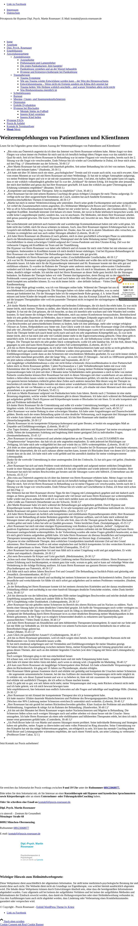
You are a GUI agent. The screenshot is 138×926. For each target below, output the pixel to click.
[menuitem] (72, 9)
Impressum (12, 9)
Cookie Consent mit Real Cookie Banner (22, 924)
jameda (40, 860)
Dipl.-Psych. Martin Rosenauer (32, 845)
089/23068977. (112, 787)
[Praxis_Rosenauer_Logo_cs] (25, 36)
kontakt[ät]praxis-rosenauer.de (54, 802)
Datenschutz (13, 12)
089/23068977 (21, 827)
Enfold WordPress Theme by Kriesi (55, 907)
